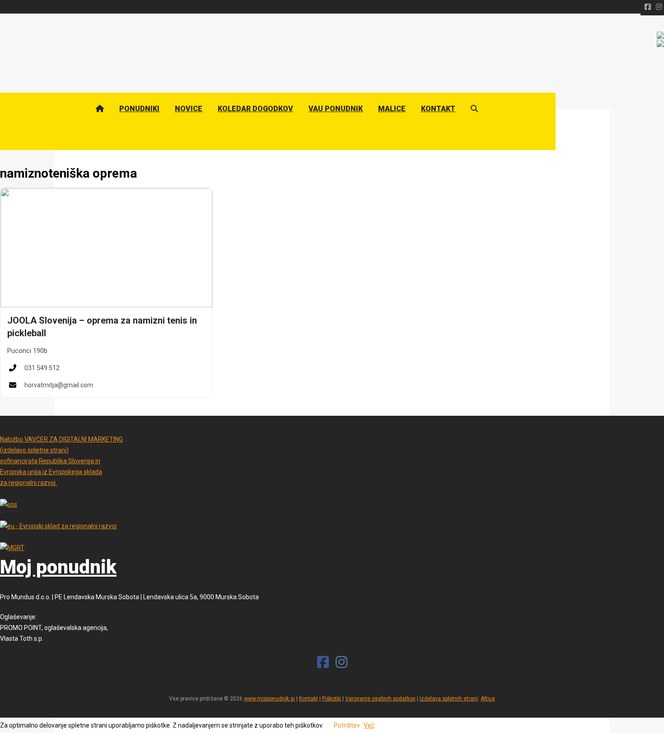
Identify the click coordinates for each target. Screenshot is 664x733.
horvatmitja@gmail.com (58, 385)
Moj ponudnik (58, 567)
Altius (488, 698)
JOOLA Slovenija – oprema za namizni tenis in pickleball (102, 326)
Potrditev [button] (347, 725)
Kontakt (308, 698)
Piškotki (331, 698)
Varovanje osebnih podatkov (380, 698)
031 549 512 (42, 367)
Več (369, 725)
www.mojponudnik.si (269, 698)
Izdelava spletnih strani (449, 698)
